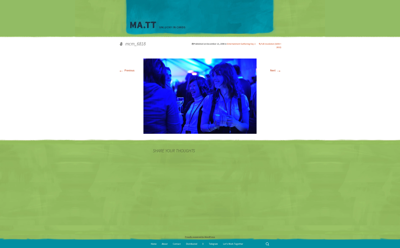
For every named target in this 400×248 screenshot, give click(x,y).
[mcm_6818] (200, 96)
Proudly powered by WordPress (200, 236)
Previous (127, 70)
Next (275, 70)
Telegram (213, 243)
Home (154, 243)
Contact (177, 243)
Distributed (191, 243)
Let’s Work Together (233, 243)
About (165, 243)
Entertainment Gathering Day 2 (241, 43)
